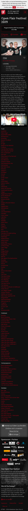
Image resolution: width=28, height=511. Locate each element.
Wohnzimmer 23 (5, 301)
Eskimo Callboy (5, 183)
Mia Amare (4, 228)
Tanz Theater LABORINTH (8, 358)
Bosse (2, 142)
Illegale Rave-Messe (6, 194)
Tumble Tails (4, 419)
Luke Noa (3, 217)
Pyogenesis (4, 254)
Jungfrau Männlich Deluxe (8, 202)
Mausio (3, 224)
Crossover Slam (5, 321)
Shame (3, 263)
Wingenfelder (4, 297)
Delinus (3, 394)
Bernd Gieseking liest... (7, 365)
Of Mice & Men (5, 245)
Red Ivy (3, 256)
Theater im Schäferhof (7, 381)
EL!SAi (3, 176)
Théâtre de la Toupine (7, 383)
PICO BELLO (4, 412)
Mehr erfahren (20, 7)
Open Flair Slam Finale (7, 340)
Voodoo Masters (5, 292)
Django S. (3, 170)
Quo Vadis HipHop (6, 413)
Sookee (3, 267)
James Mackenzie (5, 195)
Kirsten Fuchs (4, 331)
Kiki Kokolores (4, 208)
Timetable (15, 34)
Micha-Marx (4, 335)
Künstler (5, 34)
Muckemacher (4, 374)
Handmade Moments (6, 190)
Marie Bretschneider (6, 372)
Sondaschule (4, 265)
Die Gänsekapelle (5, 395)
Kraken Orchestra (5, 408)
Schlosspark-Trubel (6, 376)
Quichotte (3, 349)
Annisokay (4, 138)
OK (14, 7)
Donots (3, 174)
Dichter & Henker (5, 161)
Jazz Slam (3, 328)
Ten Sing (3, 379)
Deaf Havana (4, 158)
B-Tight (3, 143)
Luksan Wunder (5, 333)
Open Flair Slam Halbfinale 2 (8, 344)
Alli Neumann (4, 136)
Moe (2, 229)
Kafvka (3, 204)
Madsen (3, 219)
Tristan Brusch (5, 288)
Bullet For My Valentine (7, 145)
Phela (2, 249)
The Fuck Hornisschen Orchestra (9, 360)
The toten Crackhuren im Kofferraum (10, 287)
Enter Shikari (4, 181)
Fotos (24, 34)
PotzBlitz (3, 347)
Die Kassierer (4, 165)
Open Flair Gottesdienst (7, 410)
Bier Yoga (3, 390)
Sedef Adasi (4, 262)
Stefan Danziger (5, 353)
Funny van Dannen (6, 188)
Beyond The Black (6, 140)
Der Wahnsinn (5, 160)
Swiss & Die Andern (6, 271)
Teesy (2, 272)
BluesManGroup (5, 392)
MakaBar (3, 220)
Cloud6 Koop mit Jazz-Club (8, 319)
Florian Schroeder (5, 326)
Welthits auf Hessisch (6, 294)
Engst (2, 179)
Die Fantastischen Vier (7, 163)
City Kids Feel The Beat (7, 149)
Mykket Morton (5, 238)
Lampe (3, 210)
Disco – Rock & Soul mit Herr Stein (10, 397)
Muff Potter (4, 237)
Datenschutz (13, 503)
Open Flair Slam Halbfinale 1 (8, 342)
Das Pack (3, 154)
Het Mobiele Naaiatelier (7, 406)
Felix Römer (4, 324)
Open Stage (4, 247)
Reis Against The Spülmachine (9, 258)
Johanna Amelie (5, 199)
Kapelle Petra (4, 206)
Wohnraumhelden (6, 299)
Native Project (4, 240)
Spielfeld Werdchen (6, 378)
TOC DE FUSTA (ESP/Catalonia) (9, 385)
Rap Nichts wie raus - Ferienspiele (10, 415)
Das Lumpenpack (5, 152)
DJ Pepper (3, 172)
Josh (2, 201)
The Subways (4, 285)
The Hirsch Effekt (5, 276)
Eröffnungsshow (5, 399)
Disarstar (3, 168)
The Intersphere (5, 278)
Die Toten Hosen (5, 167)
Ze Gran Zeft (4, 306)
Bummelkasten (5, 367)
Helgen (3, 192)
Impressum (4, 503)
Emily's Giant (4, 177)
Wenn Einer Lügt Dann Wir (8, 296)
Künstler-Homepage (9, 60)
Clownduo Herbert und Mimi (8, 369)
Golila (2, 403)
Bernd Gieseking (5, 317)
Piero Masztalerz (5, 346)
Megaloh (3, 226)
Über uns (4, 506)
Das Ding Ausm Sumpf (7, 151)
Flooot (3, 185)
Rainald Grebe (5, 351)
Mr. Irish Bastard (5, 235)
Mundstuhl (4, 337)
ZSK (2, 308)
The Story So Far (5, 283)
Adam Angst (4, 133)
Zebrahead (4, 305)
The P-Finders (5, 281)
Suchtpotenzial (5, 355)
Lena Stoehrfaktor (6, 211)
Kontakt (21, 503)
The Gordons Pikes (6, 417)
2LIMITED (3, 131)
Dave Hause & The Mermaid (8, 156)
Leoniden (3, 213)
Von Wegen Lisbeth (6, 290)
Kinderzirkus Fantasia (6, 370)
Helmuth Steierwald (6, 404)
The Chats (4, 274)
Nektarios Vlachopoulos (7, 338)
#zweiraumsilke (5, 310)
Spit (2, 269)
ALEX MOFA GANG (6, 134)
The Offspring (4, 279)
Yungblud (3, 303)
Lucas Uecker (4, 215)
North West (4, 242)
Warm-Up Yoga (5, 421)
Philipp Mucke (4, 251)
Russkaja (3, 260)
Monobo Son (4, 231)
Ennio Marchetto (5, 322)
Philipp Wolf (4, 253)
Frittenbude (4, 186)
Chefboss (3, 147)
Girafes (3, 401)
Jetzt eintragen (15, 434)
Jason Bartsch (4, 197)
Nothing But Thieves (6, 244)
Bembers (3, 315)
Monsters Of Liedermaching (8, 233)
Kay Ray (3, 329)
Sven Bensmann (5, 356)
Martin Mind (4, 222)
